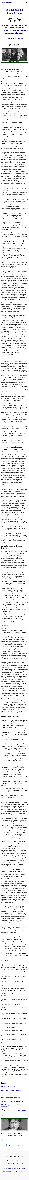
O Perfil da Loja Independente (14, 1163)
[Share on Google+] (13, 1145)
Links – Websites (17, 1160)
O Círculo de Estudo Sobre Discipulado (14, 1168)
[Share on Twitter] (9, 1145)
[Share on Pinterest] (18, 1145)
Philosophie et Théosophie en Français (14, 1174)
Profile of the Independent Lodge (14, 1166)
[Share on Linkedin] (22, 1145)
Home (9, 1160)
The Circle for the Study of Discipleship (14, 1171)
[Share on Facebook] (6, 1145)
